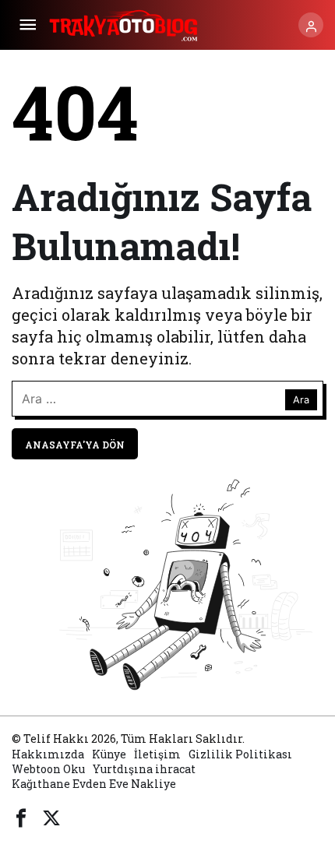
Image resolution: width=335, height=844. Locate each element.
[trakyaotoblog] (124, 23)
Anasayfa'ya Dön (75, 444)
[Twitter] (51, 816)
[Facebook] (21, 816)
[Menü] (27, 24)
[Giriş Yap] (310, 24)
